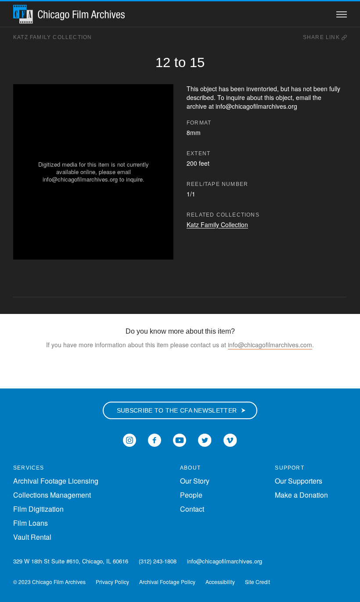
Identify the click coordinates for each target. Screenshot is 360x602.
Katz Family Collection (52, 37)
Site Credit (257, 581)
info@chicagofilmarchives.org (224, 561)
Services (28, 468)
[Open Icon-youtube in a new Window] (179, 439)
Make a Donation (301, 495)
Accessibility (220, 581)
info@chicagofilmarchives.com (270, 344)
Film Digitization (38, 509)
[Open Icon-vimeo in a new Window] (230, 439)
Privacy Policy (112, 581)
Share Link (322, 37)
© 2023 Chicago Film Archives (49, 581)
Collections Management (52, 495)
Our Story (194, 481)
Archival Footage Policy (167, 581)
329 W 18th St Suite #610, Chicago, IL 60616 (70, 561)
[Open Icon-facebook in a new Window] (154, 439)
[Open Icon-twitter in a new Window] (205, 439)
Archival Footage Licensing (55, 481)
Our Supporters (298, 481)
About (190, 468)
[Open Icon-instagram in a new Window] (129, 439)
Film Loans (30, 523)
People (191, 495)
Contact (192, 509)
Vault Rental (32, 537)
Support (289, 468)
